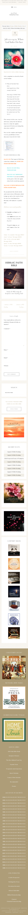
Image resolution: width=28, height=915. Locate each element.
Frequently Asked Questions (14, 769)
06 (15, 797)
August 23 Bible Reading (14, 462)
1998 (4, 868)
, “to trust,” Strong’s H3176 (13, 245)
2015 (4, 829)
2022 (4, 809)
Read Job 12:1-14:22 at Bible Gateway (14, 72)
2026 (3, 797)
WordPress (15, 912)
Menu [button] (15, 7)
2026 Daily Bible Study (14, 751)
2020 (3, 815)
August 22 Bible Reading (14, 465)
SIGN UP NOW (14, 408)
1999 (4, 865)
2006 (3, 856)
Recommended (14, 782)
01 (6, 797)
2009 (3, 847)
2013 (4, 835)
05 (13, 797)
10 (22, 800)
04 (11, 797)
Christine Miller (15, 908)
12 (24, 800)
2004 (3, 862)
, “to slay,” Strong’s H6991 (12, 243)
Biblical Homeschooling (14, 895)
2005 (3, 859)
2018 (4, 821)
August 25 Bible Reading (14, 452)
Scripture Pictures (14, 756)
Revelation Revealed (14, 886)
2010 (4, 844)
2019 (4, 818)
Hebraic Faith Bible (14, 890)
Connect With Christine (14, 777)
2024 (3, 803)
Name (6, 350)
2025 (4, 800)
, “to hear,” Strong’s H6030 (13, 237)
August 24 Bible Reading (14, 455)
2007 (3, 853)
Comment (7, 328)
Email (6, 358)
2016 (4, 826)
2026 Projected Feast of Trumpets (14, 458)
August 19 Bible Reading (14, 475)
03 (10, 797)
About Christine (14, 773)
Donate (14, 786)
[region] (14, 667)
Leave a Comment (14, 251)
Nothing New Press (14, 882)
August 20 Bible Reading (14, 472)
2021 (4, 812)
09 (20, 800)
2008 (3, 850)
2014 (4, 832)
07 (17, 797)
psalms (15, 46)
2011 (4, 841)
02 (8, 797)
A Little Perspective (14, 14)
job (11, 46)
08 (18, 797)
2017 (4, 823)
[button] (14, 667)
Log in (21, 912)
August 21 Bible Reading (14, 468)
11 (23, 800)
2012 (4, 838)
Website (6, 365)
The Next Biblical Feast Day (14, 760)
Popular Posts (14, 764)
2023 (4, 806)
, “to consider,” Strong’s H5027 (14, 235)
